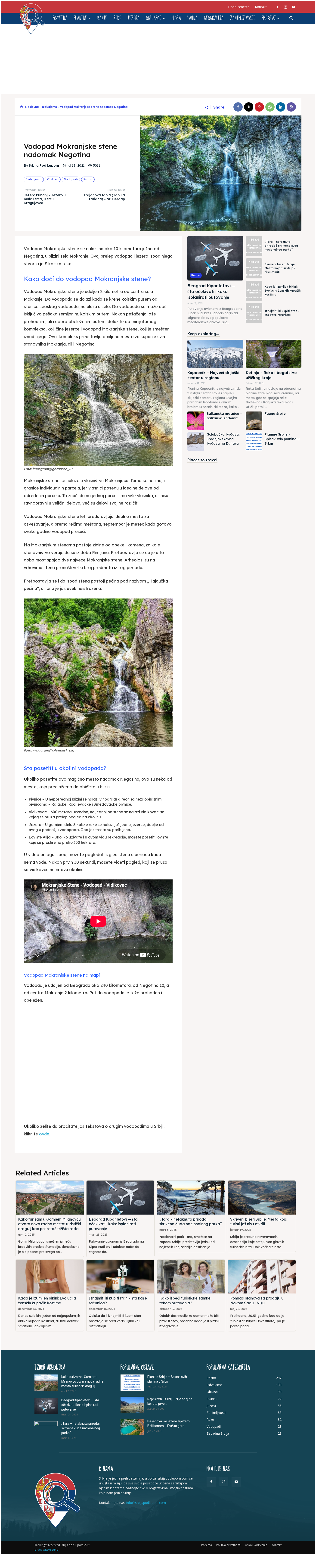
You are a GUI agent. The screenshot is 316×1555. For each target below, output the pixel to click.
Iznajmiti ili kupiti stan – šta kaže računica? (282, 313)
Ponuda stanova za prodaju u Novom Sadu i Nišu (257, 1300)
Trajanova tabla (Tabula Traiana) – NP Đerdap (104, 197)
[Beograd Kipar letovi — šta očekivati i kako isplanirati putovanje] (215, 258)
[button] (291, 19)
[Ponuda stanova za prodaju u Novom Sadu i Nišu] (262, 1277)
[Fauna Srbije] (254, 420)
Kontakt (261, 7)
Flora (176, 18)
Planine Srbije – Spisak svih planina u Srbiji (282, 439)
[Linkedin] (280, 107)
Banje (102, 18)
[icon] (21, 107)
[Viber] (291, 107)
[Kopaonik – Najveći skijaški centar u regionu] (215, 354)
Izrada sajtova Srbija (46, 1549)
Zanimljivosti (242, 18)
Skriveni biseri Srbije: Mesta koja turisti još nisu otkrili (280, 268)
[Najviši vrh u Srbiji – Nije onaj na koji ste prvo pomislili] (132, 1405)
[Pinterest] (259, 107)
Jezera (133, 18)
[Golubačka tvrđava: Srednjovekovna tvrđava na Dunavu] (195, 441)
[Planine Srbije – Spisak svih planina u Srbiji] (254, 441)
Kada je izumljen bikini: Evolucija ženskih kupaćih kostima (283, 290)
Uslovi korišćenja (256, 1545)
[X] (248, 107)
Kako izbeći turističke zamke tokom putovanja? (185, 1300)
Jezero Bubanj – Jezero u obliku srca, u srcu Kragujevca (45, 199)
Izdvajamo (49, 107)
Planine (80, 18)
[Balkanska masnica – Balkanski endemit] (195, 420)
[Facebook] (277, 7)
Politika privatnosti (228, 1545)
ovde (44, 1134)
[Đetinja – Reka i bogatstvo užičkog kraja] (273, 354)
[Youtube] (293, 7)
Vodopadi (71, 179)
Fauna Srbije (275, 413)
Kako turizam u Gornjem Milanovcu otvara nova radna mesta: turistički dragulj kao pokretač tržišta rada (49, 1224)
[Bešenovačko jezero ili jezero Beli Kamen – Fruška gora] (132, 1427)
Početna (60, 18)
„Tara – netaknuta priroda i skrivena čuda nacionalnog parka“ (281, 245)
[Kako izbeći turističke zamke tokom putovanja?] (191, 1277)
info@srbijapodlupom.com (146, 1502)
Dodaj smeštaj (239, 7)
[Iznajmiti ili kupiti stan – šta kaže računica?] (254, 313)
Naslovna (32, 107)
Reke (117, 18)
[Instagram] (285, 7)
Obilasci (153, 18)
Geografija (213, 18)
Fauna (192, 18)
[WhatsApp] (270, 107)
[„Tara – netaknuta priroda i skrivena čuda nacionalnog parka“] (254, 246)
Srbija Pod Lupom (44, 166)
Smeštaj (269, 18)
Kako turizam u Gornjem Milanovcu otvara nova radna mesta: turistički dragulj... (82, 1381)
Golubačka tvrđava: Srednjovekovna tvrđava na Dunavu (223, 439)
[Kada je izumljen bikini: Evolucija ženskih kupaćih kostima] (254, 291)
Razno (88, 179)
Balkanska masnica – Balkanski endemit (224, 415)
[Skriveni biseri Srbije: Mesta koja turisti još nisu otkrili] (254, 268)
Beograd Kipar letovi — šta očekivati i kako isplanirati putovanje (211, 291)
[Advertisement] (158, 59)
